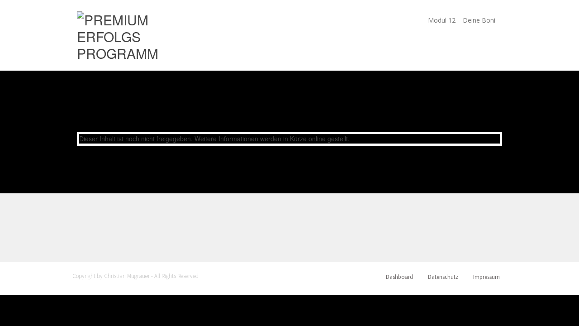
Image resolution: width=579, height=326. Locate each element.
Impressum (486, 277)
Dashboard (399, 277)
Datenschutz (443, 277)
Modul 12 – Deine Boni (461, 20)
